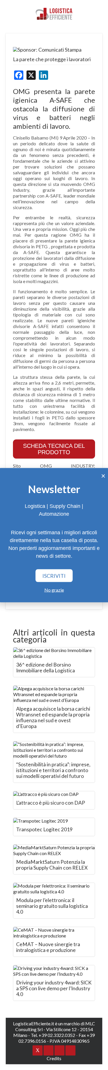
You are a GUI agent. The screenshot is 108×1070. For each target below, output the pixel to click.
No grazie (54, 589)
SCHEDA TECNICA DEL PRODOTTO (54, 449)
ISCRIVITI (54, 575)
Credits (54, 1058)
